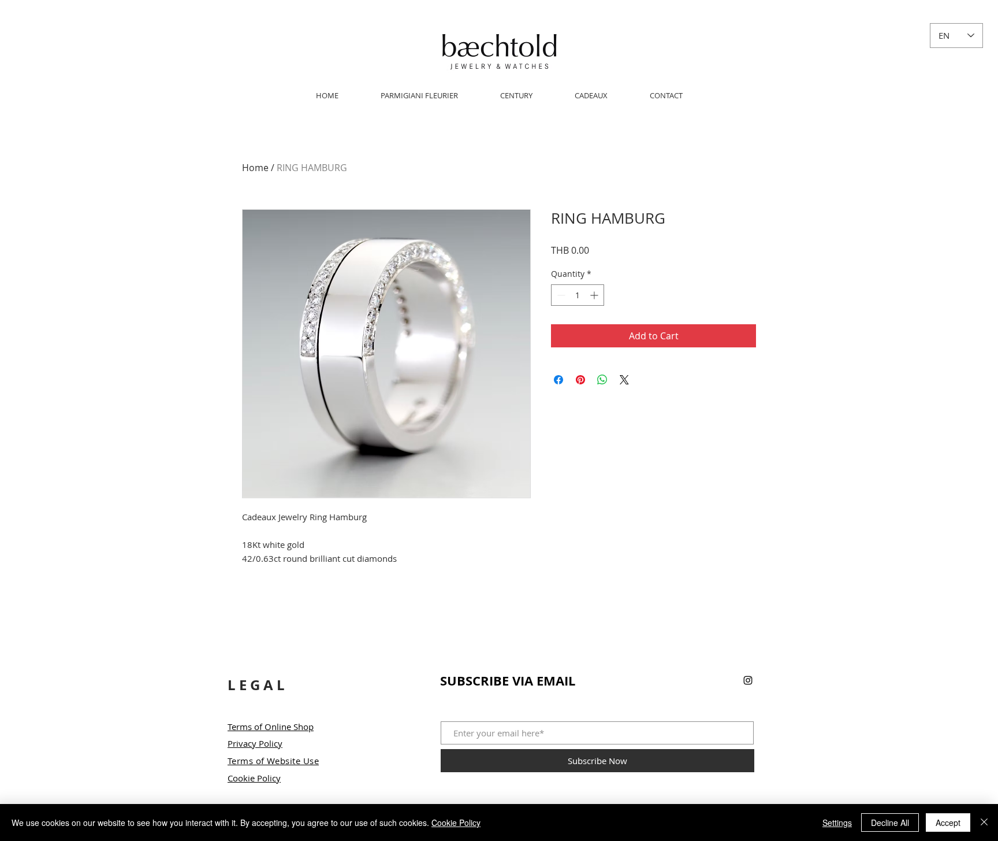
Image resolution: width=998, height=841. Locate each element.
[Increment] (595, 295)
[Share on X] (624, 380)
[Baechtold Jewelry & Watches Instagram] (748, 680)
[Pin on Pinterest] (580, 380)
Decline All (890, 822)
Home (255, 167)
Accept (948, 822)
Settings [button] (837, 822)
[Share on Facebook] (558, 380)
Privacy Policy (255, 743)
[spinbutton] (577, 295)
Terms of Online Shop (271, 726)
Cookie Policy (254, 778)
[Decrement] (560, 295)
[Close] (984, 822)
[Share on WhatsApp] (602, 380)
